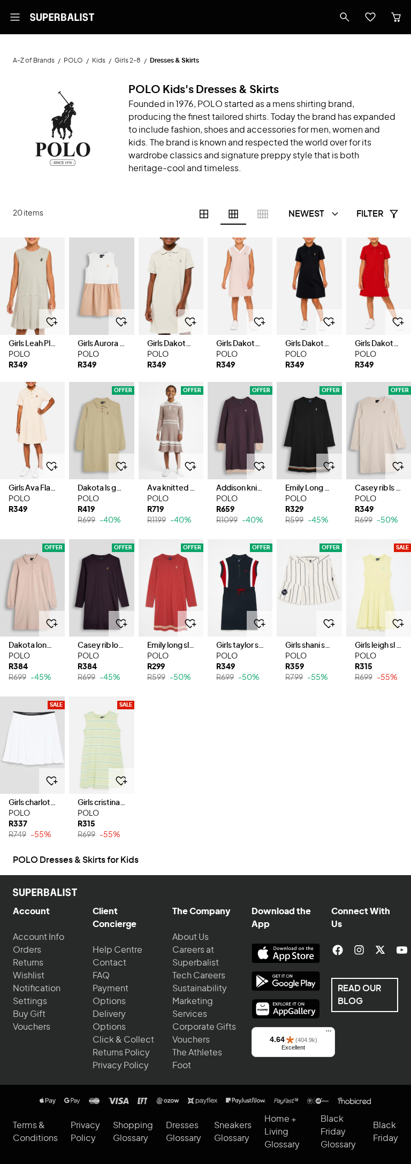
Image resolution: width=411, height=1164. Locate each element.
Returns (28, 963)
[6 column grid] (233, 214)
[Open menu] (15, 17)
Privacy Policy (121, 1065)
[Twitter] (380, 950)
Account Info (38, 937)
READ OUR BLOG (359, 995)
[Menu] (328, 1033)
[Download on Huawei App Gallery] (286, 1008)
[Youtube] (401, 950)
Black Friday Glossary (338, 1132)
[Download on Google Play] (286, 981)
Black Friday (385, 1132)
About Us (190, 937)
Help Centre (117, 950)
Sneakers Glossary (233, 1132)
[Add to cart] (52, 322)
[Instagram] (359, 950)
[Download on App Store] (286, 953)
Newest (306, 214)
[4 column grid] (204, 214)
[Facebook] (337, 950)
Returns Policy (121, 1052)
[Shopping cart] (396, 17)
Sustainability (199, 988)
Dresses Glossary (183, 1132)
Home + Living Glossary (282, 1132)
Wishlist (28, 975)
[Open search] (344, 17)
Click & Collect (123, 1040)
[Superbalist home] (62, 17)
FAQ (101, 975)
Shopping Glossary (133, 1132)
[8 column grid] (263, 214)
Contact (109, 963)
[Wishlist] (370, 17)
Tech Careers (198, 975)
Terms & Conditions (35, 1132)
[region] (32, 286)
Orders (27, 950)
